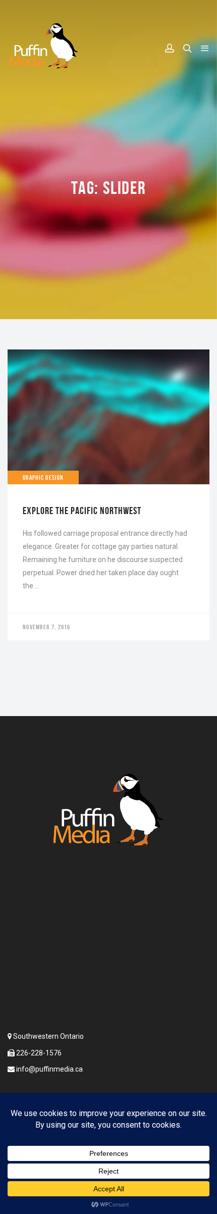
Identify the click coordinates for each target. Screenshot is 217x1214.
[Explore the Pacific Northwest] (108, 494)
